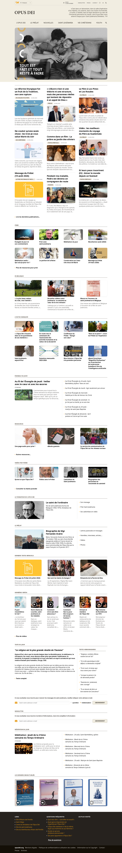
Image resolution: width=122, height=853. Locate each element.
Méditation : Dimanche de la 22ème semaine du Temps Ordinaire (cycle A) (77, 766)
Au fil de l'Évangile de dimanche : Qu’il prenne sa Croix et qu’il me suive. (78, 415)
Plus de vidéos (21, 636)
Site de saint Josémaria (24, 827)
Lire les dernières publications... (28, 217)
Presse (88, 2)
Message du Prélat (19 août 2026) (24, 174)
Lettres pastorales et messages (91, 531)
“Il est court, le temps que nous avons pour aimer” (88, 669)
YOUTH (99, 23)
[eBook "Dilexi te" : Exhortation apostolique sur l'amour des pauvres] (73, 792)
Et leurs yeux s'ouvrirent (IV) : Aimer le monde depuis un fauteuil (91, 173)
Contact (94, 2)
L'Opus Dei (20, 23)
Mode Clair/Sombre (69, 3)
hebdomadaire (86, 703)
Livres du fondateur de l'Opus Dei (28, 825)
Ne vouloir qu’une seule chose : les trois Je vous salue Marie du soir (27, 133)
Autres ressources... (23, 454)
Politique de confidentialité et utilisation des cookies (57, 847)
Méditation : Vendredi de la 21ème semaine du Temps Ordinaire (77, 754)
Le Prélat (34, 23)
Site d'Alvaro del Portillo (24, 820)
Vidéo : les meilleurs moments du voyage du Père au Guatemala (90, 131)
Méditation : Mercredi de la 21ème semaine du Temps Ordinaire (77, 747)
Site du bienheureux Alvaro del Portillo (29, 829)
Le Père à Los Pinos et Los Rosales (88, 90)
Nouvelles (48, 23)
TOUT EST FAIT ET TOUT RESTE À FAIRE (32, 69)
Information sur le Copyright (87, 847)
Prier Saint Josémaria (87, 507)
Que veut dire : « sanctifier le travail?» (61, 820)
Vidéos (82, 540)
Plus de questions (54, 840)
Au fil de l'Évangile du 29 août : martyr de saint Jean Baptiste (76, 408)
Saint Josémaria (65, 23)
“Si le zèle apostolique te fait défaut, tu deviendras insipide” (90, 662)
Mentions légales (31, 847)
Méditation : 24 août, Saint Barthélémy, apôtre (81, 735)
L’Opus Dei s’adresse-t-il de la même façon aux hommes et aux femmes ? (60, 828)
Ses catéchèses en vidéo (88, 512)
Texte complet (21, 678)
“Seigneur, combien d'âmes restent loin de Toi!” (89, 655)
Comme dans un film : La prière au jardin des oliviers (61, 138)
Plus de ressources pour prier (27, 268)
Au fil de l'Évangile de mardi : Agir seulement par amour (85, 388)
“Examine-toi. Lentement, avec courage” (88, 683)
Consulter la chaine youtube (26, 489)
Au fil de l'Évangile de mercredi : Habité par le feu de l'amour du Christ (78, 394)
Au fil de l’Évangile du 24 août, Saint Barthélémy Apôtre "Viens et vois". (78, 382)
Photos (82, 545)
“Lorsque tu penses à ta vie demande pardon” (88, 676)
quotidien (76, 703)
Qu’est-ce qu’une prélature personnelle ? (56, 832)
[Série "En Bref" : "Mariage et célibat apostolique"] (24, 792)
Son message (85, 502)
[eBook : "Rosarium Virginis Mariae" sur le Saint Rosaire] (97, 792)
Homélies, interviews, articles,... (91, 535)
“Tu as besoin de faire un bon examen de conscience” (89, 690)
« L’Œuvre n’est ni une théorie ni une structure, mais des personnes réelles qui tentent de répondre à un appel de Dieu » (60, 94)
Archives (24, 850)
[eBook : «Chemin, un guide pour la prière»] (48, 792)
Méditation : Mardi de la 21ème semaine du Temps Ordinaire (76, 740)
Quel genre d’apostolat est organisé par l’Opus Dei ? (57, 823)
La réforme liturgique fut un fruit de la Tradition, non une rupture (27, 91)
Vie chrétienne (84, 23)
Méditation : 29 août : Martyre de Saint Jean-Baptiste (84, 760)
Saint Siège (20, 822)
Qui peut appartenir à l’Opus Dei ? (60, 836)
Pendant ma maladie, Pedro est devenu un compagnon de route (58, 178)
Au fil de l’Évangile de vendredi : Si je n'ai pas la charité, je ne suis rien (77, 401)
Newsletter (81, 2)
